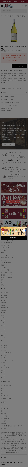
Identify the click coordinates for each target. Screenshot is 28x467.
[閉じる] (23, 230)
